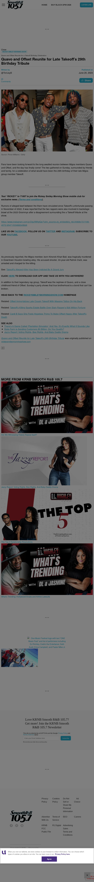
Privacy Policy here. (62, 854)
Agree (49, 859)
